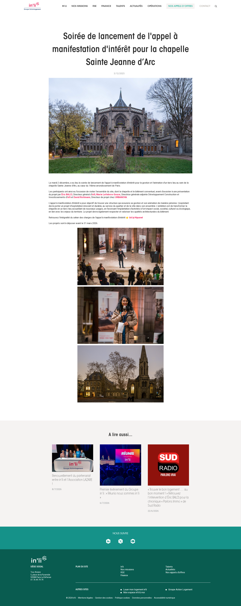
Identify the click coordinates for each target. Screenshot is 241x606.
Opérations (155, 6)
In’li (64, 6)
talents (120, 6)
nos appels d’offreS (180, 6)
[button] (64, 6)
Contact (204, 6)
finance (106, 6)
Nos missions (80, 6)
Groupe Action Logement (180, 589)
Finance (124, 575)
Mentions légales (85, 597)
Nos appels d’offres (175, 572)
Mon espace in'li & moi (134, 592)
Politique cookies (122, 597)
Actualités (136, 6)
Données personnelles (142, 597)
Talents (169, 566)
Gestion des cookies (104, 597)
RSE (95, 6)
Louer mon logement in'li (135, 589)
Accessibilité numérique (164, 597)
